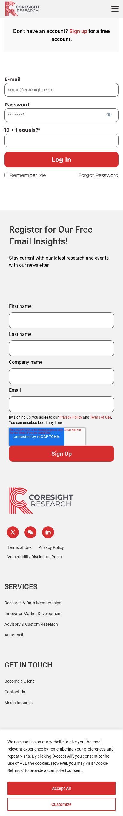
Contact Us (14, 691)
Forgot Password (98, 175)
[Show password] (109, 114)
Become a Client (19, 681)
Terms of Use (100, 417)
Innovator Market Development (33, 613)
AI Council (13, 635)
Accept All (61, 788)
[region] (61, 772)
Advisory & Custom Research (31, 624)
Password (16, 104)
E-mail (12, 79)
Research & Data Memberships (32, 602)
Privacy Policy (70, 417)
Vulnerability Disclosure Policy (34, 556)
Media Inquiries (18, 702)
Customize (61, 804)
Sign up (78, 31)
